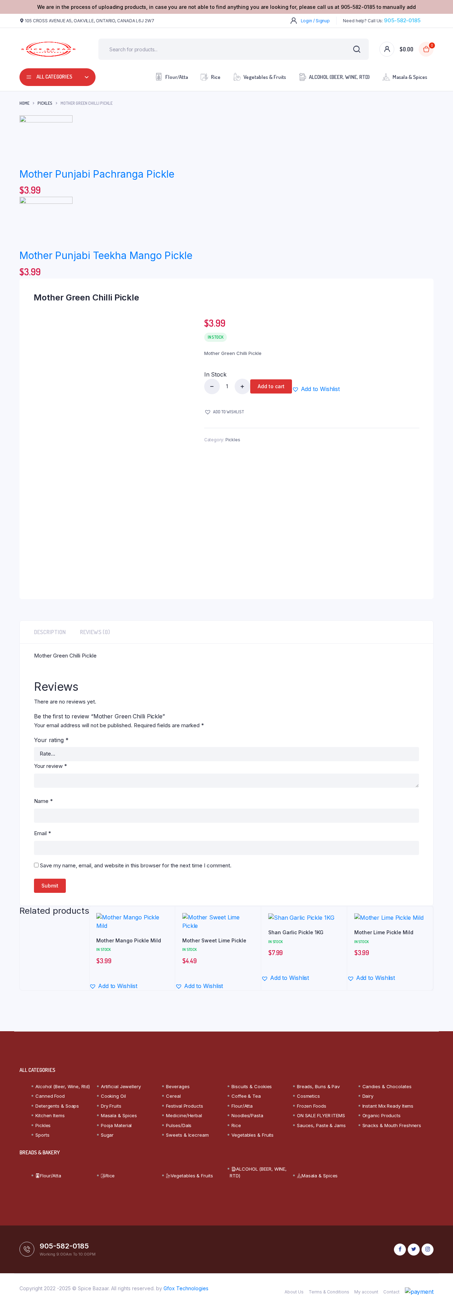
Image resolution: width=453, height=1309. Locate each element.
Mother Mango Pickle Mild (128, 940)
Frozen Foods (311, 1106)
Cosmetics (308, 1096)
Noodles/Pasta (247, 1115)
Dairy (368, 1096)
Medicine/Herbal (184, 1115)
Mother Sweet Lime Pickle (214, 940)
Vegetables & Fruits (264, 77)
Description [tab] (50, 632)
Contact (391, 1291)
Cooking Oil (113, 1096)
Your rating (51, 740)
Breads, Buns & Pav (318, 1086)
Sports (42, 1135)
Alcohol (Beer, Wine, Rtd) (62, 1086)
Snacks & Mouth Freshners (392, 1125)
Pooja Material (116, 1125)
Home (24, 103)
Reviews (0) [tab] (95, 632)
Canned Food (50, 1096)
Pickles (45, 103)
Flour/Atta (176, 77)
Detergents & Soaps (57, 1106)
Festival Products (184, 1106)
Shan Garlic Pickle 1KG (295, 932)
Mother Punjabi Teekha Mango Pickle (106, 255)
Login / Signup (315, 20)
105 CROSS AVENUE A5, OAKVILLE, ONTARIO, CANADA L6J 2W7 (89, 20)
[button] (316, 389)
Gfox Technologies (186, 1288)
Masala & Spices (409, 77)
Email (42, 833)
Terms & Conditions (329, 1291)
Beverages (177, 1086)
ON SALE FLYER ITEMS (321, 1115)
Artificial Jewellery (121, 1086)
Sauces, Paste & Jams (321, 1125)
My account (366, 1291)
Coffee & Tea (246, 1096)
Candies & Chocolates (387, 1086)
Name (43, 801)
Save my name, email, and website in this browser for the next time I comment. (135, 865)
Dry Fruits (111, 1106)
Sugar (107, 1135)
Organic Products (381, 1115)
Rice (215, 77)
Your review (50, 766)
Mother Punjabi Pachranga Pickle (96, 174)
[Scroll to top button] (437, 1293)
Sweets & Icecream (187, 1135)
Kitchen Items (50, 1115)
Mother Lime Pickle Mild (383, 932)
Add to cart (271, 386)
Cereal (173, 1096)
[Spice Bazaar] (48, 49)
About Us (294, 1291)
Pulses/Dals (178, 1125)
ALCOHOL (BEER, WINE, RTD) (339, 77)
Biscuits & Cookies (251, 1086)
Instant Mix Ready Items (388, 1106)
